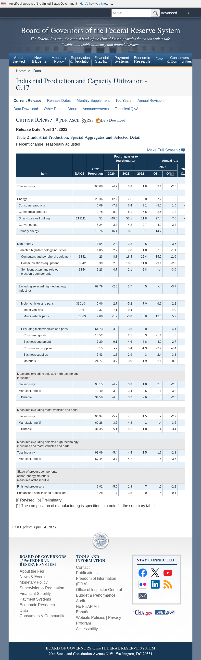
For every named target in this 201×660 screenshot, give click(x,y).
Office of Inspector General (99, 590)
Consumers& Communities (179, 59)
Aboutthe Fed (19, 59)
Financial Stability (35, 594)
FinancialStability (101, 59)
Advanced (169, 13)
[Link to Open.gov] (166, 612)
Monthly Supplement (93, 100)
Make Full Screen (162, 150)
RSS (90, 120)
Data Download (25, 109)
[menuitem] (19, 60)
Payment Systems (35, 599)
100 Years (123, 100)
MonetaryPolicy (59, 59)
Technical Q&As (127, 109)
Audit (80, 601)
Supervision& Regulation (80, 59)
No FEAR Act (87, 606)
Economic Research (37, 605)
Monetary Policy (34, 582)
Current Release (27, 100)
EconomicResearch (142, 59)
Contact (82, 567)
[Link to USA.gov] (143, 612)
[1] (39, 391)
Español (83, 612)
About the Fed (32, 571)
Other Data (53, 109)
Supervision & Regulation (42, 588)
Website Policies (90, 617)
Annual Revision (150, 100)
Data (159, 59)
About (72, 109)
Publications (87, 573)
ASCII (73, 120)
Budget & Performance (95, 595)
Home (21, 71)
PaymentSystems (121, 59)
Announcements (96, 109)
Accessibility (87, 629)
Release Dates (59, 100)
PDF (63, 120)
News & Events (39, 59)
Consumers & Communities (43, 616)
